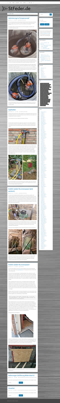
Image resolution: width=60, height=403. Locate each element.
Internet (46, 90)
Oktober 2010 (43, 195)
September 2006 (43, 240)
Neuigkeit (42, 94)
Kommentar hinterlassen (22, 20)
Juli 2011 (42, 187)
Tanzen (13, 2)
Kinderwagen (46, 46)
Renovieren (46, 95)
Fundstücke (46, 89)
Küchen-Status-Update (46, 48)
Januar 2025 (42, 117)
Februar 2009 (43, 216)
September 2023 (43, 123)
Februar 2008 (43, 230)
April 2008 (42, 227)
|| (33, 2)
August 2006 (43, 241)
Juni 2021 (42, 154)
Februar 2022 (43, 145)
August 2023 (42, 124)
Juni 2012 (42, 179)
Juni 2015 (42, 162)
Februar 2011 (43, 193)
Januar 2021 (42, 155)
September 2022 (43, 137)
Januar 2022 (42, 146)
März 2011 (42, 192)
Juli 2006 (42, 242)
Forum (47, 88)
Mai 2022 (42, 141)
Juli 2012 (42, 178)
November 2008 (43, 219)
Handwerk (42, 90)
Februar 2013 (43, 173)
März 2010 (42, 202)
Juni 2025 (42, 114)
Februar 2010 (43, 203)
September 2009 (43, 208)
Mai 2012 (42, 180)
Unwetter (11, 388)
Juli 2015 (42, 161)
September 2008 (43, 222)
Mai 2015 (42, 163)
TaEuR (45, 99)
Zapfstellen (12, 110)
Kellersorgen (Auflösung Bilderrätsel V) (21, 375)
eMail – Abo (30, 2)
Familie (42, 71)
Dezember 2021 (43, 147)
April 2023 (42, 129)
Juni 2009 (42, 211)
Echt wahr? (17, 2)
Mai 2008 (42, 226)
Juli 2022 (42, 139)
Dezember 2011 (43, 186)
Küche (41, 93)
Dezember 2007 (43, 232)
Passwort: (9, 382)
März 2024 (42, 118)
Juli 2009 (42, 210)
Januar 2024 (42, 121)
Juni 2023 (42, 126)
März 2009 (42, 215)
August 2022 (42, 138)
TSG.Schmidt (48, 100)
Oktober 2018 (43, 156)
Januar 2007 (42, 239)
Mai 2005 (42, 248)
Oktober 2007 (43, 234)
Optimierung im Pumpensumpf (18, 18)
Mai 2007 (42, 238)
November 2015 (43, 157)
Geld (49, 89)
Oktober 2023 (43, 122)
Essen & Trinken (43, 88)
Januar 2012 (42, 185)
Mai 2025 (42, 115)
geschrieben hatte (20, 269)
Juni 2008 (42, 225)
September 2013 (43, 170)
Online (45, 94)
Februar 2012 (43, 184)
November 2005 (43, 246)
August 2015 (43, 160)
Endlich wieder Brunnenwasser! (19, 265)
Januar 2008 (42, 231)
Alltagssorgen (46, 83)
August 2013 (42, 171)
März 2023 (42, 130)
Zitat (44, 105)
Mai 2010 (42, 200)
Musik (45, 93)
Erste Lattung (43, 58)
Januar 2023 (42, 132)
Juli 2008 (42, 224)
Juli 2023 (42, 125)
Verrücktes (42, 104)
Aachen (41, 83)
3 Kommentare (22, 266)
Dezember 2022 (43, 133)
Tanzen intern (42, 100)
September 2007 (43, 235)
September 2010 (43, 196)
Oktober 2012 (43, 176)
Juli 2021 (42, 153)
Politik (41, 95)
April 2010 (42, 201)
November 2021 (43, 148)
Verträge (47, 104)
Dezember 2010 (43, 194)
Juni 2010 (42, 199)
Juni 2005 (42, 247)
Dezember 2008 (43, 218)
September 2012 (43, 177)
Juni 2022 (42, 140)
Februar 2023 (43, 131)
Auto (41, 69)
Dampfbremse (43, 59)
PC (48, 94)
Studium (24, 2)
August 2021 (42, 152)
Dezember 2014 (43, 164)
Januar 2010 (42, 204)
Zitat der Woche (43, 77)
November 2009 (43, 207)
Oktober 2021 (43, 149)
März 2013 (42, 172)
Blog (21, 2)
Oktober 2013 (43, 169)
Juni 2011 (42, 188)
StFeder (16, 20)
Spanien (41, 99)
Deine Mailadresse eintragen (46, 33)
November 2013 (43, 168)
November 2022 (43, 134)
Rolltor (42, 54)
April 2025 (42, 116)
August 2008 (43, 223)
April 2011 (42, 191)
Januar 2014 (42, 165)
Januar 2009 (42, 217)
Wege (41, 105)
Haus (10, 2)
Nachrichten (49, 93)
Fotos (41, 89)
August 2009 (43, 209)
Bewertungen (45, 84)
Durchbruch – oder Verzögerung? (45, 60)
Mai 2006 (42, 243)
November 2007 (43, 233)
